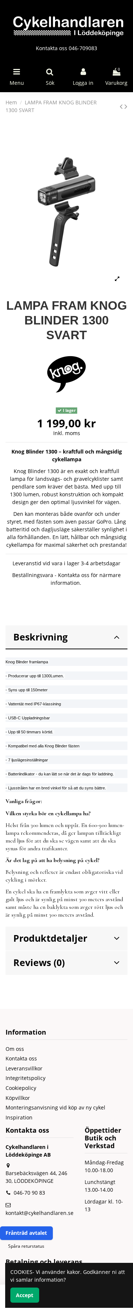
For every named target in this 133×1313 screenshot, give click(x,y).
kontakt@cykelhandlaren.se (40, 1212)
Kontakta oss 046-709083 (66, 48)
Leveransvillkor (24, 1068)
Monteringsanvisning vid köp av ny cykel (55, 1107)
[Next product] (126, 106)
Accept (24, 1295)
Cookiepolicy (21, 1087)
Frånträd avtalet (26, 1232)
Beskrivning (40, 637)
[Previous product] (122, 106)
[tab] (66, 637)
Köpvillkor (18, 1097)
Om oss (15, 1048)
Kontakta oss (21, 1058)
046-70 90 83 (29, 1192)
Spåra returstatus (26, 1246)
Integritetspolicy (25, 1077)
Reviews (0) (39, 962)
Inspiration (19, 1117)
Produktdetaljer (50, 938)
